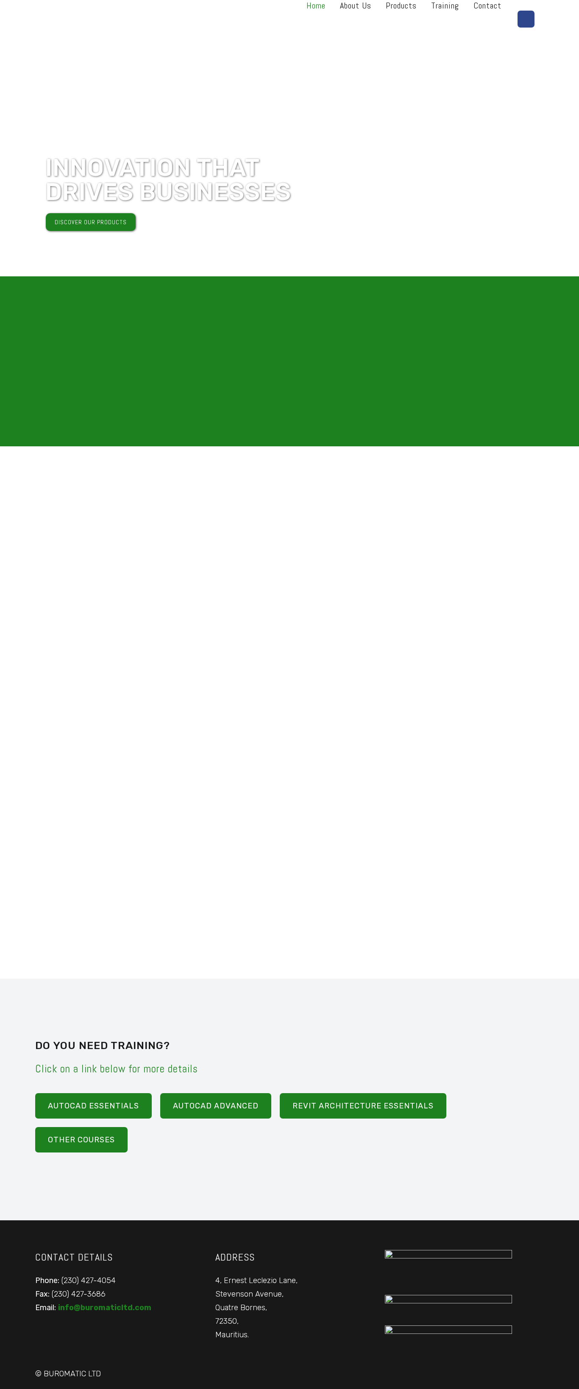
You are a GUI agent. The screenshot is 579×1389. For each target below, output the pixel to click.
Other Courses (81, 1139)
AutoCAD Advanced (216, 1106)
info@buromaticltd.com (104, 1307)
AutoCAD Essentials (93, 1106)
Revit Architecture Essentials (363, 1106)
